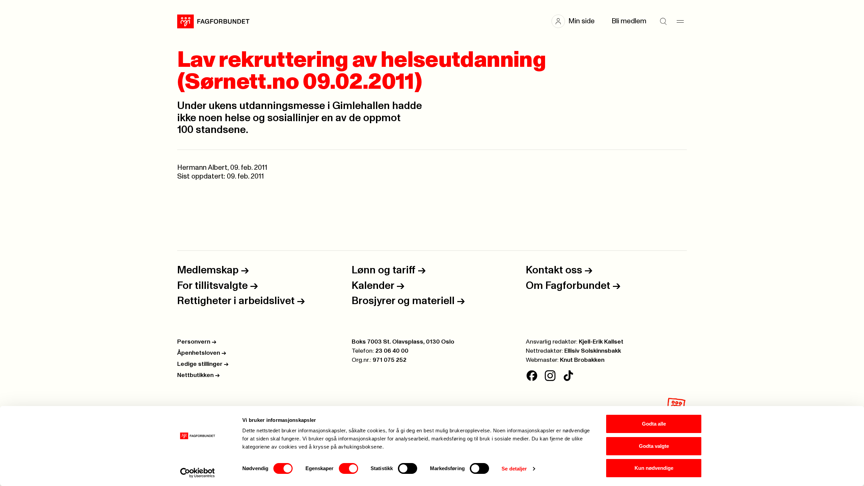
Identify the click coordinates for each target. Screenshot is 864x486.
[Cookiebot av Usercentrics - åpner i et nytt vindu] (197, 473)
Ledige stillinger (202, 364)
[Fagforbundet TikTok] (568, 376)
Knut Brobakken (582, 360)
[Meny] (680, 21)
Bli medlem (629, 21)
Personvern (196, 342)
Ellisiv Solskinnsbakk (592, 351)
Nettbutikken (198, 375)
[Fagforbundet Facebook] (532, 376)
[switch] (348, 468)
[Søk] (663, 21)
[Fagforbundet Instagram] (550, 376)
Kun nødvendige (653, 468)
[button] (576, 21)
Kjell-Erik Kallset (601, 342)
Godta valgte (654, 446)
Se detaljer (514, 468)
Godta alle (654, 424)
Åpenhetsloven (201, 353)
